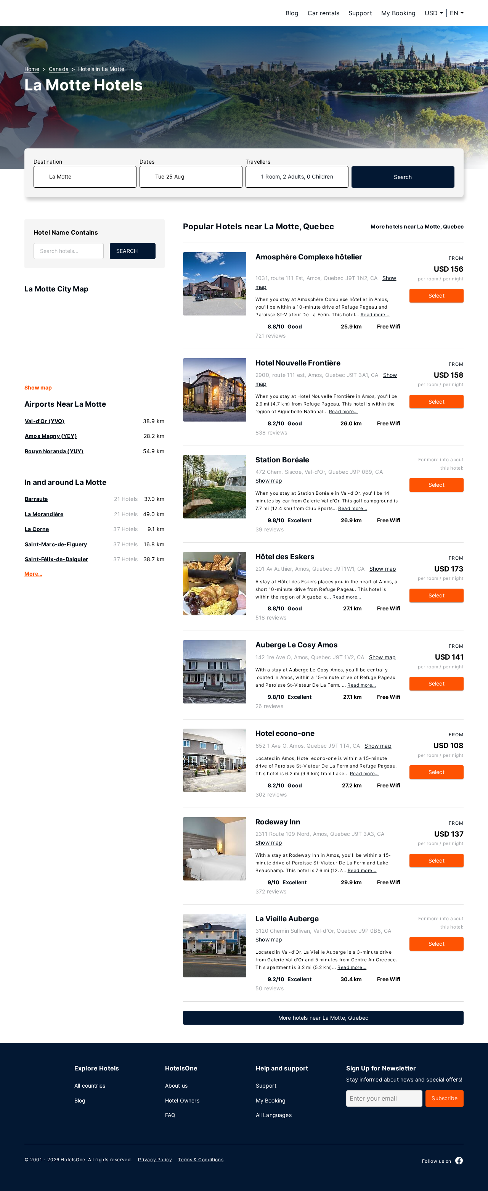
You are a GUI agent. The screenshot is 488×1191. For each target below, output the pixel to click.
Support (360, 13)
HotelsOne (73, 1159)
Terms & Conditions (200, 1159)
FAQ (170, 1115)
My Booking (398, 13)
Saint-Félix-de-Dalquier (56, 559)
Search (403, 177)
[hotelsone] (72, 13)
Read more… (375, 314)
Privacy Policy (155, 1159)
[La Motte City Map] (94, 339)
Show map (38, 387)
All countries (89, 1085)
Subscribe (445, 1098)
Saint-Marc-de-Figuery (56, 544)
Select (437, 295)
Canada (59, 69)
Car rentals (323, 13)
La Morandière (44, 514)
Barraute (36, 499)
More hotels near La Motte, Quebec (417, 226)
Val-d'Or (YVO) (44, 421)
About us (176, 1085)
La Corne (37, 529)
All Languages (274, 1115)
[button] (457, 13)
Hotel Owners (182, 1100)
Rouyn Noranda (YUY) (54, 451)
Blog (292, 13)
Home (31, 69)
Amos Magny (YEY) (51, 436)
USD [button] (431, 13)
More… (33, 573)
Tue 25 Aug (170, 176)
